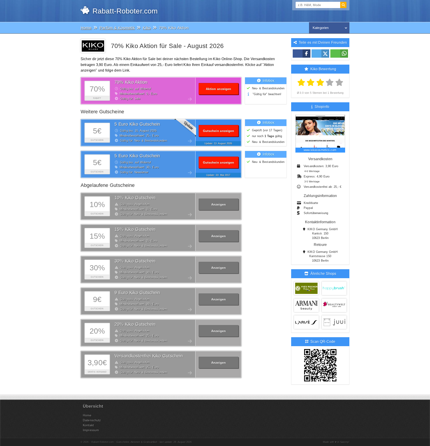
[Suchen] (343, 5)
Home (87, 415)
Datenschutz (92, 420)
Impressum (91, 430)
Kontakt (88, 425)
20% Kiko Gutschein (135, 324)
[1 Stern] (301, 83)
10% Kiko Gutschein (135, 197)
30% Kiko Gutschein (135, 260)
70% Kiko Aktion (130, 82)
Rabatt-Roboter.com (124, 11)
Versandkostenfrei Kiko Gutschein (148, 355)
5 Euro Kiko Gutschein (137, 124)
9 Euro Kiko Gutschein (137, 292)
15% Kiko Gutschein (135, 229)
